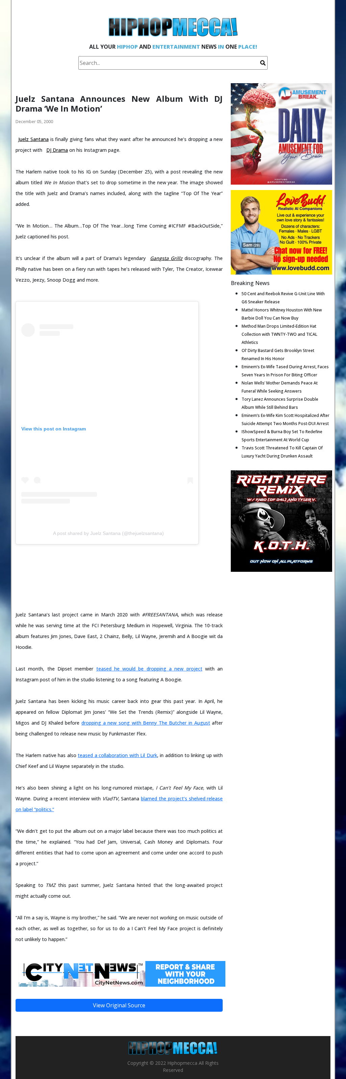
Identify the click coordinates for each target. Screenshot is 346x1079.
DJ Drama (57, 150)
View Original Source (119, 1005)
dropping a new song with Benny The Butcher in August (145, 723)
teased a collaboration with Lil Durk (117, 755)
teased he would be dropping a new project (149, 668)
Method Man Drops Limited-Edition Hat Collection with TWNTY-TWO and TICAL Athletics (279, 334)
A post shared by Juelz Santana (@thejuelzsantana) (108, 533)
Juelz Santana (33, 139)
